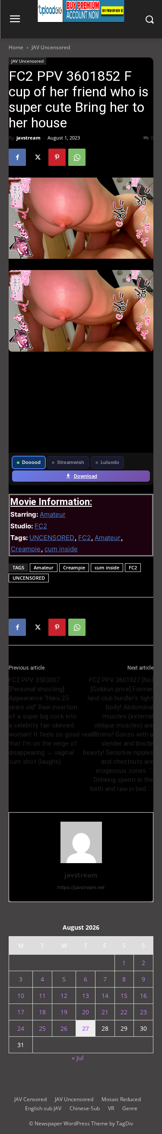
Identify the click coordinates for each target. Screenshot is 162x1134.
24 (20, 1028)
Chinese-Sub (85, 1108)
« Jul (78, 1058)
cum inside (61, 549)
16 (143, 995)
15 (124, 995)
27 (85, 1028)
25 (42, 1028)
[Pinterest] (57, 157)
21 (105, 1012)
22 (124, 1012)
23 (143, 1012)
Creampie (26, 549)
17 (20, 1012)
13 (85, 995)
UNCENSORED (51, 538)
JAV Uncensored (51, 47)
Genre (129, 1108)
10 (20, 995)
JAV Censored (30, 1099)
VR (111, 1108)
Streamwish (70, 462)
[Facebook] (17, 157)
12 (63, 995)
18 (42, 1012)
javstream (28, 137)
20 (85, 1012)
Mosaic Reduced (121, 1099)
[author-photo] (81, 863)
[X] (37, 157)
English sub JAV (43, 1108)
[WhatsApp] (77, 157)
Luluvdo (110, 462)
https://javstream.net (81, 887)
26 (63, 1028)
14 (105, 995)
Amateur (53, 514)
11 (42, 995)
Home (16, 47)
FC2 (41, 526)
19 (63, 1012)
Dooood (31, 462)
